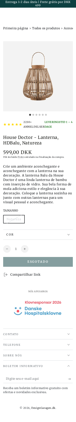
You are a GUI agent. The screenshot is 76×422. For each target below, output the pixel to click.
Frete (21, 157)
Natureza (15, 220)
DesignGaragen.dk (43, 407)
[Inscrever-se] (70, 379)
